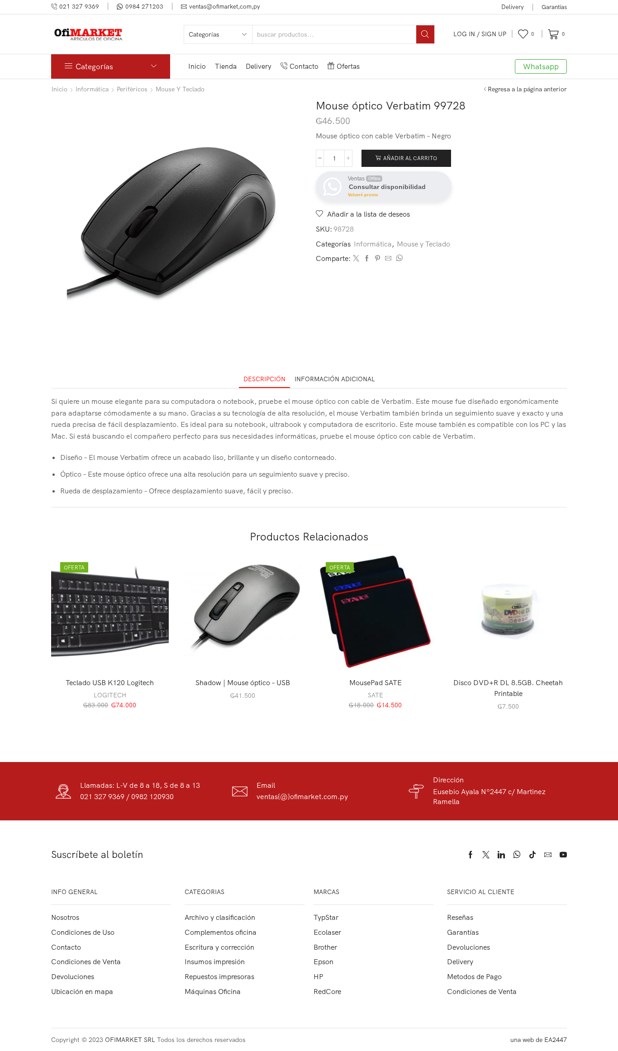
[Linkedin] (501, 854)
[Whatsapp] (517, 854)
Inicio (197, 66)
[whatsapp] (398, 259)
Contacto (304, 66)
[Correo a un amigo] (388, 259)
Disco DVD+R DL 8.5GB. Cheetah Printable (508, 688)
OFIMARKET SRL (130, 1040)
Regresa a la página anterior (527, 89)
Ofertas (348, 66)
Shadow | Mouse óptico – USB (242, 682)
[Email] (547, 854)
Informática (92, 89)
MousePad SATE (375, 682)
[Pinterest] (377, 259)
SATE (375, 695)
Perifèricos (132, 89)
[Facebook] (366, 259)
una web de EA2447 (538, 1040)
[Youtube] (563, 854)
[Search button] (425, 34)
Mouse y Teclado (180, 89)
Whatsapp (541, 66)
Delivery (512, 6)
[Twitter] (356, 259)
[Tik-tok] (532, 854)
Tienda (226, 66)
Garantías (554, 6)
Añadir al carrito (410, 158)
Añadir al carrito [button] (114, 656)
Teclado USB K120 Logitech (110, 682)
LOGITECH (110, 695)
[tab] (264, 379)
